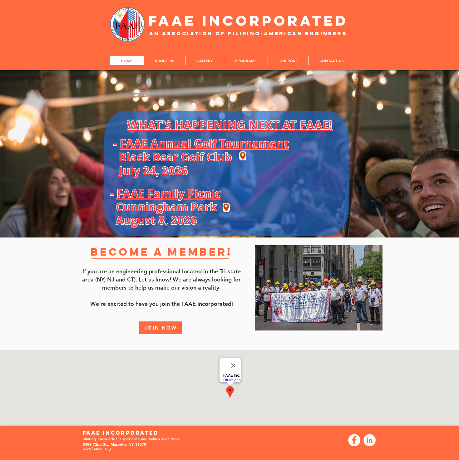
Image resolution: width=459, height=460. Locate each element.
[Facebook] (354, 440)
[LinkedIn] (369, 440)
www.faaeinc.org (97, 449)
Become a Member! (161, 251)
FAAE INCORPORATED (248, 20)
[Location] (242, 155)
